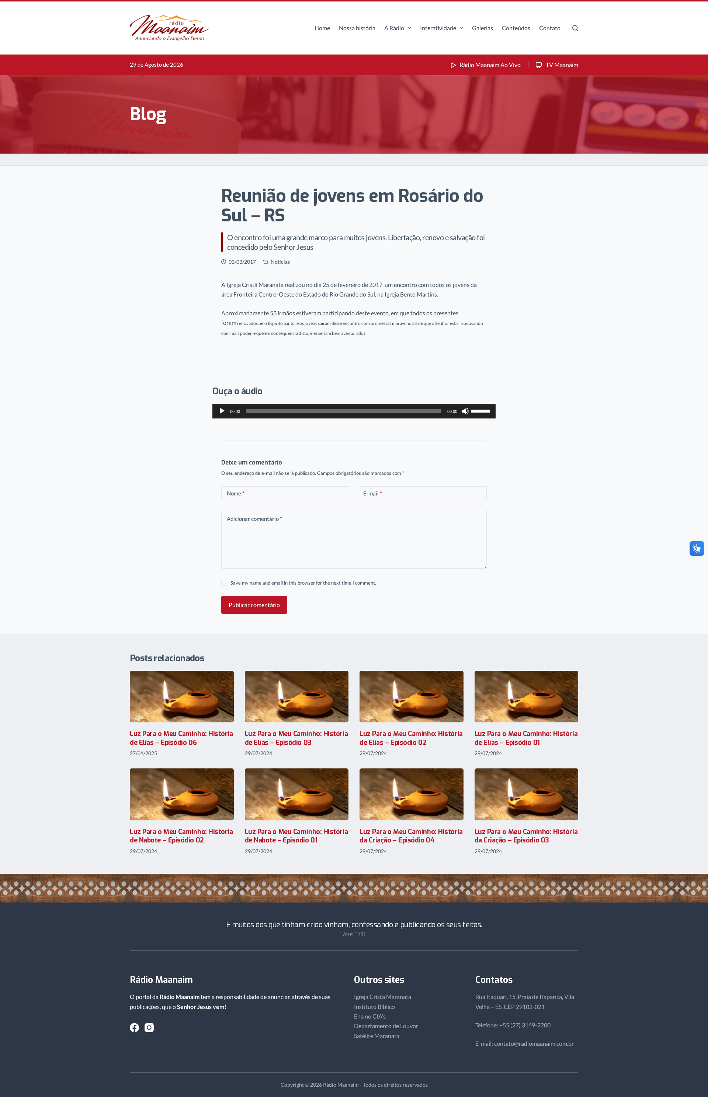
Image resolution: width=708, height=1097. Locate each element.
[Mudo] (465, 411)
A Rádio (394, 27)
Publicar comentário (254, 604)
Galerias (482, 27)
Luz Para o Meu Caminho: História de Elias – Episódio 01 (526, 738)
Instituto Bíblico (374, 1006)
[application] (354, 411)
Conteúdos (516, 27)
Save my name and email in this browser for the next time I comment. (303, 583)
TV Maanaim (561, 64)
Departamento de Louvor (386, 1025)
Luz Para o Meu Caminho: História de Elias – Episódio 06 (181, 738)
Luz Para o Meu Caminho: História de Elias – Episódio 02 (411, 738)
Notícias (280, 262)
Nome (235, 493)
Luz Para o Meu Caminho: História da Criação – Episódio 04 (411, 836)
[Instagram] (149, 1027)
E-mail (372, 493)
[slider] (481, 410)
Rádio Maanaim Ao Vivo (490, 64)
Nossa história (357, 27)
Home (322, 27)
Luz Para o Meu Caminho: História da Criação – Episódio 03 (526, 836)
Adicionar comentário (254, 518)
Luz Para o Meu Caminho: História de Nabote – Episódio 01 (296, 836)
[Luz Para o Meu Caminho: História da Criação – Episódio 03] (527, 794)
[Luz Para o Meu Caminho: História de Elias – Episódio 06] (182, 697)
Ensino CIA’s (370, 1016)
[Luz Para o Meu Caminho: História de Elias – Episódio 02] (412, 697)
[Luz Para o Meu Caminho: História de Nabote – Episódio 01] (297, 794)
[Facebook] (134, 1027)
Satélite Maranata (376, 1035)
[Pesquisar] (575, 28)
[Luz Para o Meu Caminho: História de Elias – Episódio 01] (527, 697)
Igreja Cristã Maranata (382, 996)
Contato (549, 27)
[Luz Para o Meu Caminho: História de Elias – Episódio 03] (297, 697)
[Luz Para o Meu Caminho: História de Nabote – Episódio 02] (182, 794)
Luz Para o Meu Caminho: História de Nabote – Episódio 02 (181, 836)
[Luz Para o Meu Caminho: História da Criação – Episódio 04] (412, 794)
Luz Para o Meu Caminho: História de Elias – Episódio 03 (296, 738)
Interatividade (438, 27)
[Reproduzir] (222, 411)
